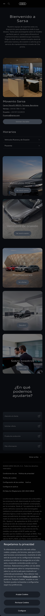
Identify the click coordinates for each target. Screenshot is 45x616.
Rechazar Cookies (22, 602)
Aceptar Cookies (22, 594)
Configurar (22, 611)
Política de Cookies (30, 577)
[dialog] (22, 578)
